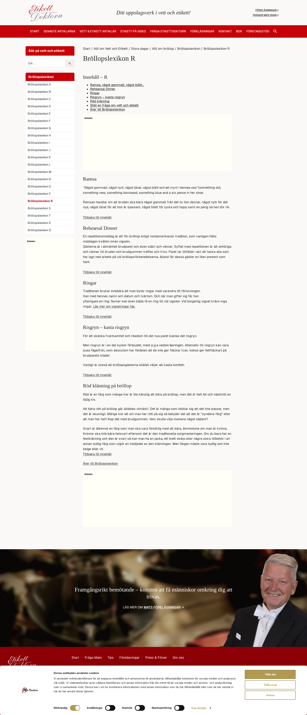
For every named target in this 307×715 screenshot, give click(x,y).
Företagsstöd (257, 31)
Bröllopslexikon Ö (39, 230)
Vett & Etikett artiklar (98, 31)
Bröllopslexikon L (39, 164)
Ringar (95, 93)
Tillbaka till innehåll (97, 217)
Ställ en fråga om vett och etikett (114, 105)
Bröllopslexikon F (39, 121)
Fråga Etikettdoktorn (168, 31)
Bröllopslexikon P (39, 193)
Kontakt (225, 31)
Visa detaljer (199, 707)
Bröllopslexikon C (39, 99)
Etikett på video (133, 31)
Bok (239, 31)
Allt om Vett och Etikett (111, 48)
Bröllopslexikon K (39, 157)
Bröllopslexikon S (39, 208)
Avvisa (270, 695)
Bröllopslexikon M (39, 172)
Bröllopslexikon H (39, 135)
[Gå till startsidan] (70, 12)
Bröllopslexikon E (39, 113)
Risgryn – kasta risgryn (107, 97)
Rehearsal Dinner (102, 89)
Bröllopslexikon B (39, 91)
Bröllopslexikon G (39, 128)
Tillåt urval (270, 684)
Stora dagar (140, 48)
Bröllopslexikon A (39, 84)
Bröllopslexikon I (39, 142)
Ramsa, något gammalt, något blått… (117, 85)
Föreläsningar (266, 10)
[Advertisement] (50, 296)
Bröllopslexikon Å (39, 223)
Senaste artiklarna (59, 31)
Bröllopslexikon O (39, 186)
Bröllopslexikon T (39, 215)
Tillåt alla (270, 674)
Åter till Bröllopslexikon (107, 109)
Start (34, 31)
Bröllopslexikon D (39, 106)
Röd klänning (99, 101)
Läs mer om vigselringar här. (114, 306)
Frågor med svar (265, 15)
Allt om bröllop (163, 48)
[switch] (110, 708)
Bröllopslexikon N (39, 179)
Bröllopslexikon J (39, 150)
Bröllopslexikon (188, 48)
